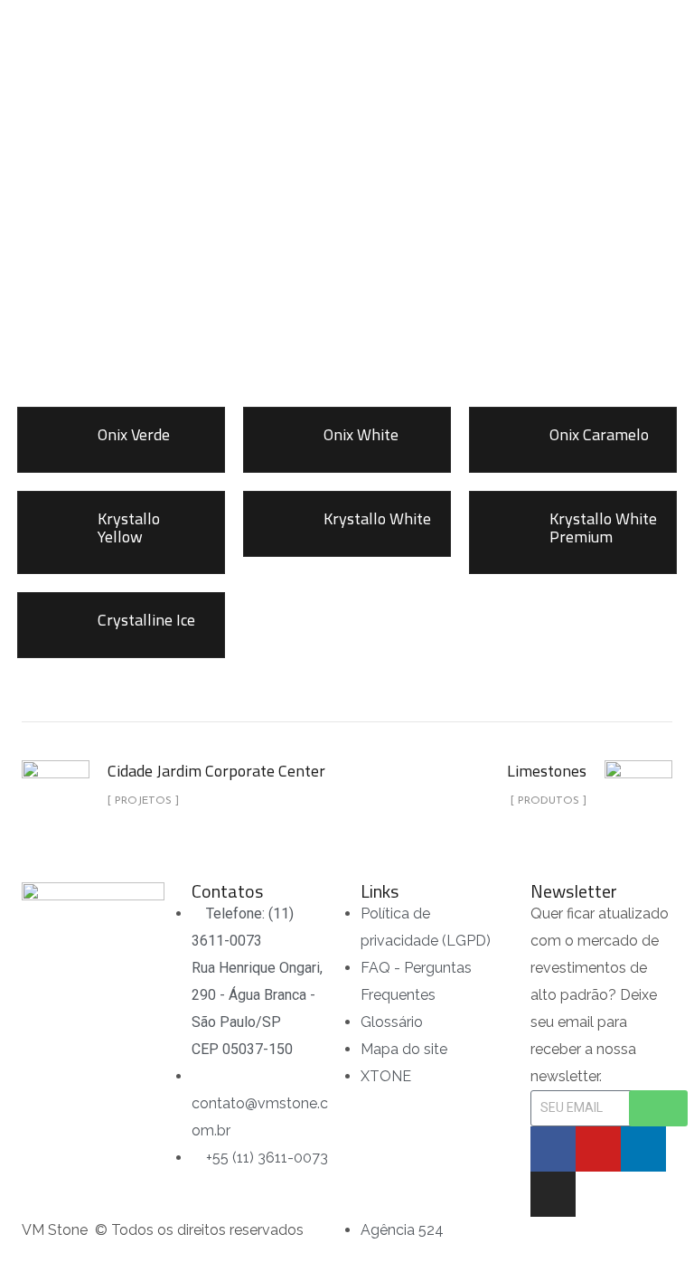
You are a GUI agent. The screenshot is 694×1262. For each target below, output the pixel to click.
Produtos (397, 245)
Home (224, 245)
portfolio (303, 245)
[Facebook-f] (553, 1149)
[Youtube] (598, 1149)
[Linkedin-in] (643, 1149)
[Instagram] (553, 1194)
